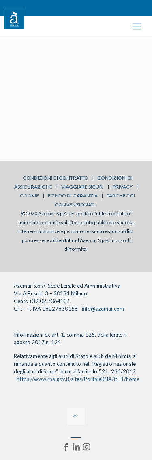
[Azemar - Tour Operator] (14, 18)
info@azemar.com (103, 308)
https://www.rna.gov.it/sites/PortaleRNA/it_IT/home (78, 379)
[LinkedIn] (76, 447)
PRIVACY (123, 187)
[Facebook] (66, 447)
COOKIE (29, 196)
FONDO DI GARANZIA (73, 196)
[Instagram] (87, 447)
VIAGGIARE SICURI (82, 187)
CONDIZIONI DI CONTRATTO (55, 178)
